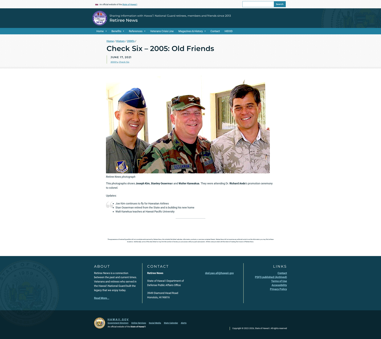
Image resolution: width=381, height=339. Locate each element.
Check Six (124, 62)
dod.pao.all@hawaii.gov (219, 273)
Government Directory (118, 323)
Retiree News (124, 20)
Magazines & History (190, 31)
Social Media (155, 323)
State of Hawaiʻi (129, 4)
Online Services (138, 323)
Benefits (116, 31)
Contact (215, 31)
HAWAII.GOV (118, 319)
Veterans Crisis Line (162, 31)
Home (100, 31)
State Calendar (171, 323)
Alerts (183, 323)
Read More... (101, 298)
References (135, 31)
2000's (131, 41)
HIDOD (229, 31)
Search (280, 4)
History (120, 41)
